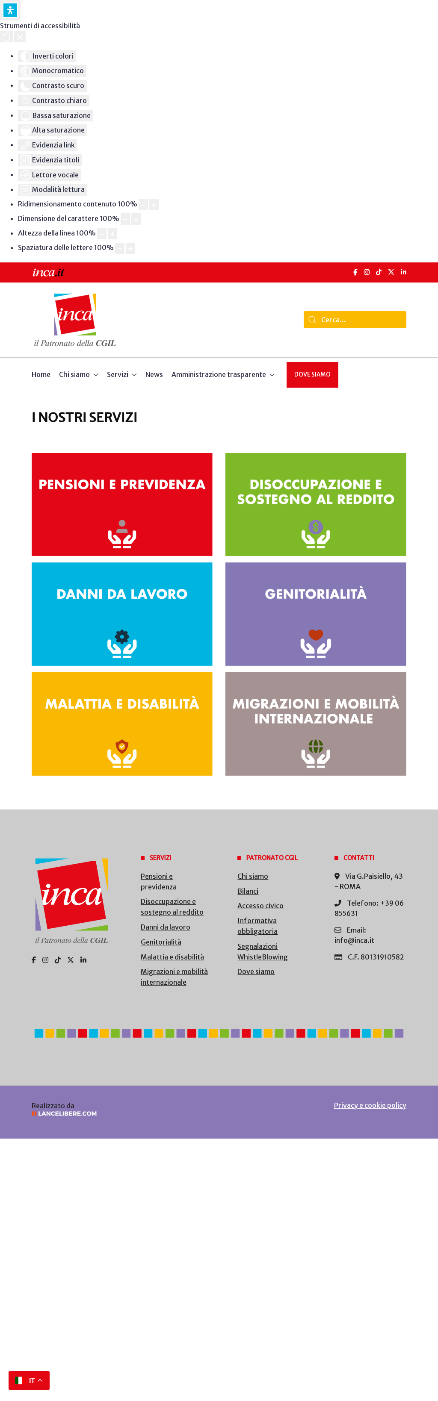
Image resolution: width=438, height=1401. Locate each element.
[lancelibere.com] (118, 1113)
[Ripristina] (6, 36)
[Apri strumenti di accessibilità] (10, 10)
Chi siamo (252, 876)
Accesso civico (260, 905)
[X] (391, 272)
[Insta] (45, 960)
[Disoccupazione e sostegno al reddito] (315, 504)
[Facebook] (355, 272)
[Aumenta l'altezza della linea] (112, 233)
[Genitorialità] (315, 614)
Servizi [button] (117, 374)
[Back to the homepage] (75, 320)
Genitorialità (161, 942)
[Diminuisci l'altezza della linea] (102, 233)
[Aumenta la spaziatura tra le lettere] (130, 248)
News (154, 374)
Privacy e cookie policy (370, 1105)
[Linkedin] (83, 960)
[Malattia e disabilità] (122, 724)
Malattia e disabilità (172, 957)
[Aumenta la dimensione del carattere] (136, 219)
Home (41, 374)
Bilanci (247, 891)
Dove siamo (312, 374)
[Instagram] (367, 272)
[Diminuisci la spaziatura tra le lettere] (119, 248)
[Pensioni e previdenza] (122, 504)
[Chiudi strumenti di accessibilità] (20, 36)
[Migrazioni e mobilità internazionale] (315, 724)
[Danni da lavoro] (122, 614)
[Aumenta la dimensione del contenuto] (154, 204)
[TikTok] (379, 272)
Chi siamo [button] (74, 374)
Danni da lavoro (165, 927)
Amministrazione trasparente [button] (219, 374)
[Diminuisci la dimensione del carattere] (125, 219)
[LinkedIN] (403, 272)
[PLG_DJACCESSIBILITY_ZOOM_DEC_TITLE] (143, 204)
